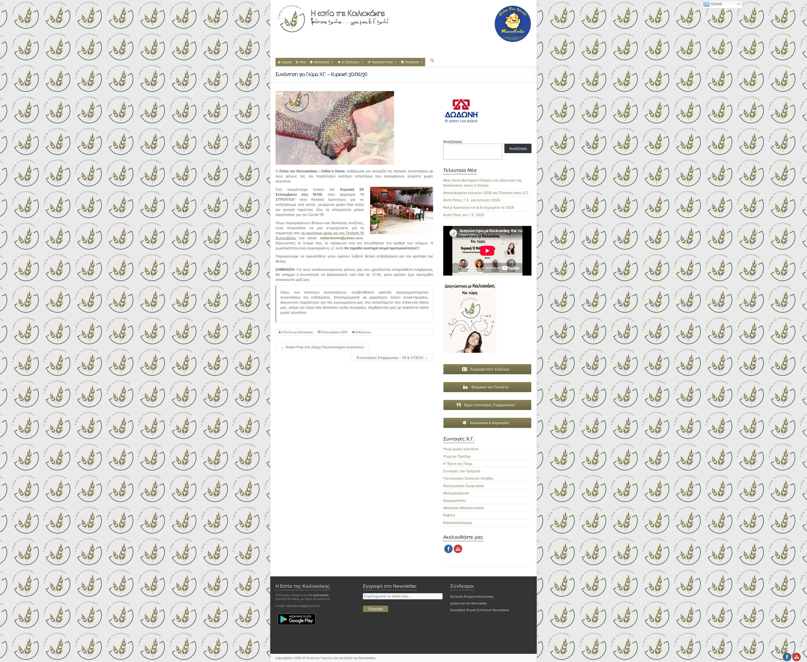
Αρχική (286, 62)
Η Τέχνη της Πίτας (457, 464)
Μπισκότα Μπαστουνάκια (463, 508)
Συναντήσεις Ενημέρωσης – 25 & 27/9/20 (392, 358)
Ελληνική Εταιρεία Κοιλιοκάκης (472, 596)
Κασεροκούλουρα (457, 522)
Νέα (303, 62)
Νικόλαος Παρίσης (319, 658)
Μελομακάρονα (456, 493)
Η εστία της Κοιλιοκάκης (348, 13)
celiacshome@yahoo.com (341, 238)
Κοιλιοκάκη (321, 62)
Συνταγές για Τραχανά (461, 471)
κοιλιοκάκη (321, 595)
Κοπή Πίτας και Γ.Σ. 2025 (463, 215)
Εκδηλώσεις (363, 332)
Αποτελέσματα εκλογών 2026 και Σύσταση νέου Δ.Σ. (486, 193)
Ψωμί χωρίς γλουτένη (460, 449)
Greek (716, 4)
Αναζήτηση (452, 141)
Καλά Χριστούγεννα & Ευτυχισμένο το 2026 (478, 207)
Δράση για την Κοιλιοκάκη (468, 603)
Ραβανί (449, 515)
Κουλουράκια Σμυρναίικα (463, 486)
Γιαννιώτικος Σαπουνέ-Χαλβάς (468, 478)
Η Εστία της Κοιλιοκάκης (297, 332)
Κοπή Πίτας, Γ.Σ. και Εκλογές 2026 (471, 200)
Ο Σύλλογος (350, 62)
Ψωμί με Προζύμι (457, 456)
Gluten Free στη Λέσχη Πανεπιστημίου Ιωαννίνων (322, 347)
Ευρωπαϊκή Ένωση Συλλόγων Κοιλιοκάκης (479, 610)
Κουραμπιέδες (454, 500)
